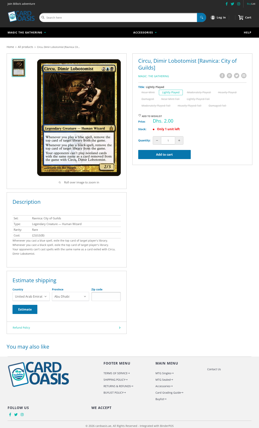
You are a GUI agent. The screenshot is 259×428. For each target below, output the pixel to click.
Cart (248, 17)
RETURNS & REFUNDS (117, 386)
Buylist (159, 399)
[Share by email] (243, 75)
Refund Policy (21, 327)
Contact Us (214, 369)
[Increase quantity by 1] (179, 140)
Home (10, 47)
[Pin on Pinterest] (229, 75)
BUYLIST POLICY (113, 392)
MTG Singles (163, 373)
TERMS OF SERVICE (115, 373)
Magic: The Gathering (153, 76)
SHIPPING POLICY (114, 379)
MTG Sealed (163, 379)
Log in (221, 17)
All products (25, 47)
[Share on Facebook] (222, 75)
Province (57, 289)
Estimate (25, 309)
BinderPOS (167, 426)
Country (18, 289)
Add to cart (164, 154)
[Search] (201, 17)
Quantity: (144, 140)
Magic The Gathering (26, 32)
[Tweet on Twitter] (236, 75)
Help (247, 32)
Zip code (96, 289)
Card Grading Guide (168, 392)
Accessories (144, 32)
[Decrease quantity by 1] (157, 140)
